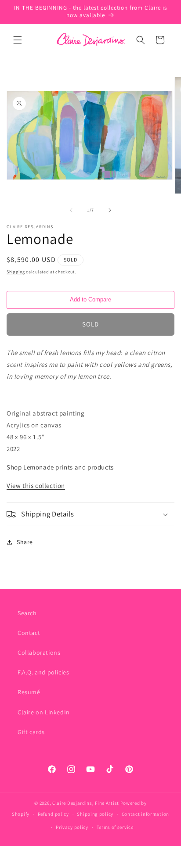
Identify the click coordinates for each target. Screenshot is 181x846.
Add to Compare (90, 299)
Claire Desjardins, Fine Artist (85, 803)
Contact (29, 633)
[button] (17, 40)
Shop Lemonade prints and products (60, 467)
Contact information (145, 814)
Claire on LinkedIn (44, 712)
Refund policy (53, 814)
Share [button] (25, 542)
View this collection (36, 485)
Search (27, 613)
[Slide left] (71, 210)
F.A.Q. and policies (43, 672)
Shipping (16, 272)
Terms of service (115, 827)
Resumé (29, 692)
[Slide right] (109, 210)
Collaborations (39, 652)
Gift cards (31, 732)
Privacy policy (72, 827)
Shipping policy (95, 814)
